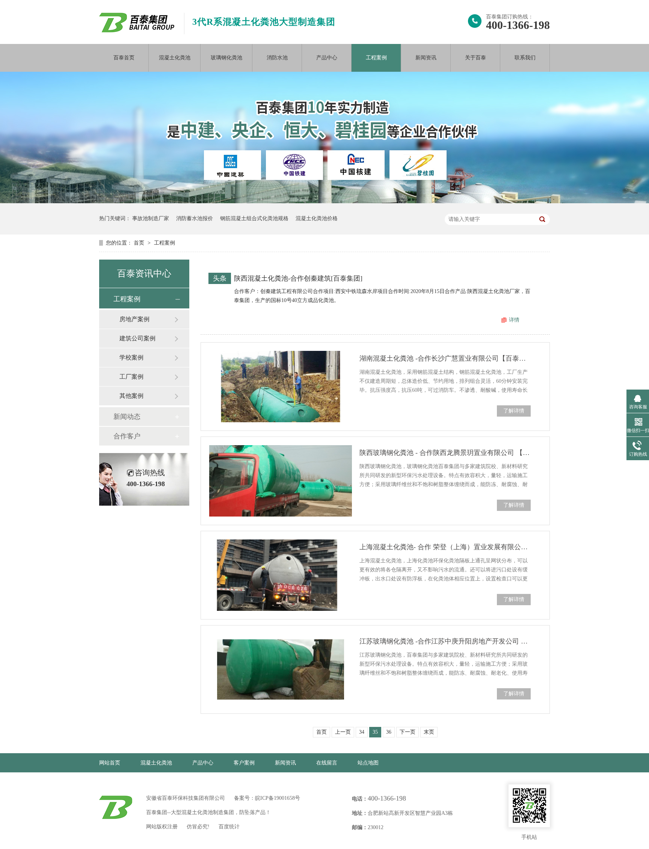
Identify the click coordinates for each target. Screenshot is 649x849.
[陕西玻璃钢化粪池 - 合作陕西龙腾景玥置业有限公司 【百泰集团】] (280, 481)
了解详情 (513, 411)
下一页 (407, 732)
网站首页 (109, 763)
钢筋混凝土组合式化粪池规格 (254, 218)
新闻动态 (126, 416)
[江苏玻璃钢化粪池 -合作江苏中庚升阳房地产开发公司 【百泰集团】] (280, 669)
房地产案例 (134, 319)
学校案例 (131, 357)
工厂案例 (131, 376)
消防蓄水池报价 (194, 218)
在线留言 (326, 763)
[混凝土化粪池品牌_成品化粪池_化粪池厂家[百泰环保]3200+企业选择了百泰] (136, 30)
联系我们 (525, 57)
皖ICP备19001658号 (277, 798)
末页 (429, 732)
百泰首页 (123, 57)
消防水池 (277, 57)
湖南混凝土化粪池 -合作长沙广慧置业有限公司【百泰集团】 (445, 358)
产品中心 (326, 57)
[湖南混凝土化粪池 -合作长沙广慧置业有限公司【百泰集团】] (280, 386)
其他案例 (131, 396)
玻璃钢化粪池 (226, 57)
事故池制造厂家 (150, 218)
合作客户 (126, 436)
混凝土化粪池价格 (317, 218)
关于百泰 (475, 57)
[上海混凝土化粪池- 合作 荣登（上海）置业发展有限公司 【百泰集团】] (280, 575)
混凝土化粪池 (174, 57)
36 (388, 732)
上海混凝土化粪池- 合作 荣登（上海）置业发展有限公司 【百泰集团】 (445, 547)
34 (361, 732)
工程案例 (376, 57)
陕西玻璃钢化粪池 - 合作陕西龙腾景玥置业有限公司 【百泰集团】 (445, 452)
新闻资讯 (425, 57)
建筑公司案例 (137, 338)
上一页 (343, 732)
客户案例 (244, 763)
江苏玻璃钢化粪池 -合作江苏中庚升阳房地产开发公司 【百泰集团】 (445, 641)
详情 (514, 320)
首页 (140, 243)
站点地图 (368, 763)
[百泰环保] (115, 807)
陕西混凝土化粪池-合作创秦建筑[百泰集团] (298, 278)
